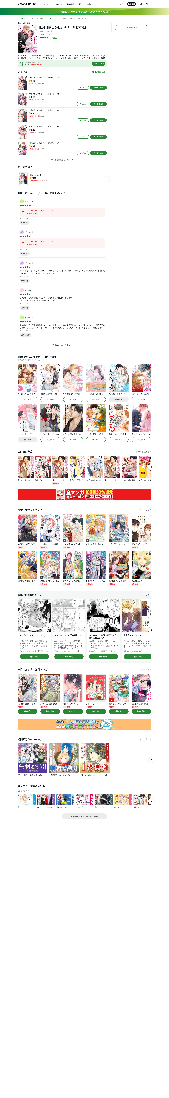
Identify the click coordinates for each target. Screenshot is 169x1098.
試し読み (83, 87)
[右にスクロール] (107, 179)
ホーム (45, 4)
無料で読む (34, 656)
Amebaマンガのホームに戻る (84, 816)
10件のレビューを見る (61, 345)
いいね (25, 222)
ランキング (57, 4)
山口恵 (49, 31)
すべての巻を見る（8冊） (61, 160)
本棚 (89, 4)
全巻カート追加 (98, 64)
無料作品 (70, 4)
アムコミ (50, 34)
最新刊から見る (101, 72)
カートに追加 (98, 87)
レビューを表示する (32, 214)
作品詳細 (118, 399)
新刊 (80, 4)
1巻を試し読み (131, 27)
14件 (55, 38)
